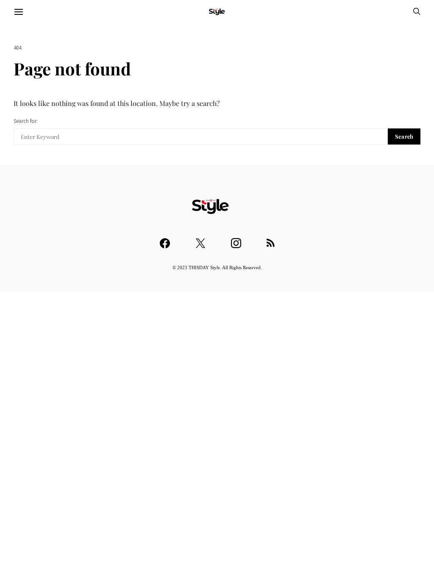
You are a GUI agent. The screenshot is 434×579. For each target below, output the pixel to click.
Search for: (26, 121)
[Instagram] (236, 239)
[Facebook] (165, 239)
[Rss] (271, 239)
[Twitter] (200, 239)
